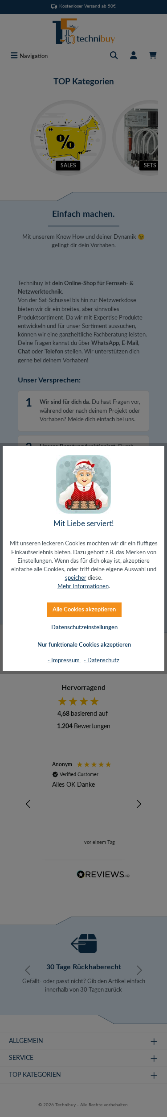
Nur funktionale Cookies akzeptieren (84, 645)
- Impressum (64, 660)
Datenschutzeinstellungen (84, 627)
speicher (75, 578)
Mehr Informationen (83, 586)
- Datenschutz (101, 660)
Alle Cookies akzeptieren (84, 609)
